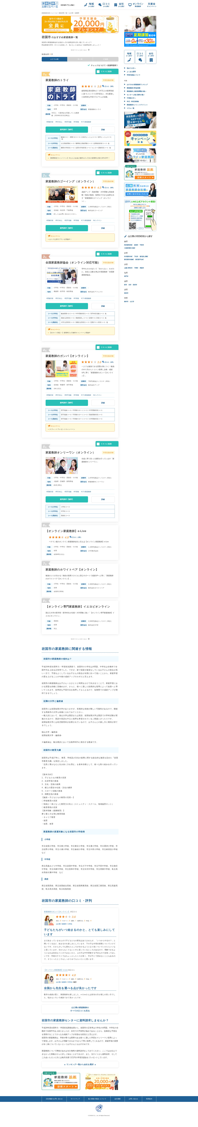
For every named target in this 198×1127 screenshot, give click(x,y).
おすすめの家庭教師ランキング (137, 84)
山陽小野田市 (128, 268)
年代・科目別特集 (132, 101)
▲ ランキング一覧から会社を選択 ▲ (80, 1064)
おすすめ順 (54, 59)
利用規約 (149, 1099)
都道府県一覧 (63, 13)
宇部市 (142, 245)
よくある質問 (131, 71)
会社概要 (117, 1099)
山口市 (132, 301)
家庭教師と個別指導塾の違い (136, 91)
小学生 (70, 924)
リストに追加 (106, 71)
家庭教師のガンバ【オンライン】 (57, 912)
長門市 (126, 276)
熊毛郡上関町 (144, 256)
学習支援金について (133, 75)
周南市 (142, 268)
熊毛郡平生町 (139, 259)
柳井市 (126, 301)
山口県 (71, 13)
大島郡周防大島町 (129, 248)
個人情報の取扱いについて (97, 1099)
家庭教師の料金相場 (133, 88)
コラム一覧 (130, 108)
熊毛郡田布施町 (129, 259)
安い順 (80, 59)
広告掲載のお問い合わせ (54, 1099)
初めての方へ (131, 68)
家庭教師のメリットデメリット (137, 105)
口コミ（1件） (109, 362)
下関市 (136, 268)
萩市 (125, 285)
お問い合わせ (133, 1099)
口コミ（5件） (109, 86)
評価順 (105, 59)
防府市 (135, 285)
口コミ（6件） (109, 187)
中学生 (70, 982)
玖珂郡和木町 (128, 256)
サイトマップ (75, 1099)
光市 (130, 285)
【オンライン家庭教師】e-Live (55, 970)
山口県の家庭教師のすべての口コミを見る (80, 1009)
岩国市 (64, 924)
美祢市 (126, 293)
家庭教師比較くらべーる (49, 13)
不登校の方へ (131, 98)
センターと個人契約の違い (135, 95)
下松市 (136, 256)
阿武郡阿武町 (128, 245)
